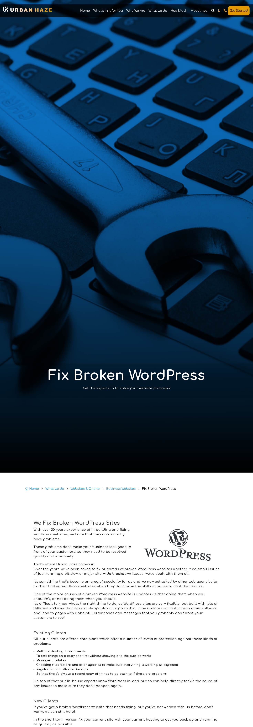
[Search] (213, 10)
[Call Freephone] (225, 10)
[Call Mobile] (219, 10)
